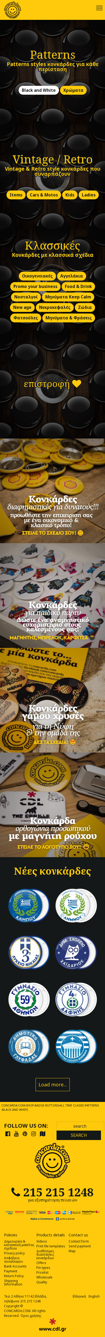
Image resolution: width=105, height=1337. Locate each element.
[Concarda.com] (12, 10)
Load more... (52, 1084)
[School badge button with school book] (29, 1046)
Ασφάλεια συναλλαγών (13, 1259)
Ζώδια (85, 307)
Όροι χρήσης (30, 1315)
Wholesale (44, 1277)
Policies (10, 1235)
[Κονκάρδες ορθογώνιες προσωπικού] (52, 804)
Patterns (52, 54)
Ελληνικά (79, 1296)
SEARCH (79, 1135)
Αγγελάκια (71, 276)
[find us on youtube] (16, 1133)
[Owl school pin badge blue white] (76, 952)
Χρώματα (73, 90)
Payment (10, 1271)
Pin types (43, 1267)
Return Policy (14, 1276)
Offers (41, 1263)
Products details (50, 1235)
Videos (41, 1241)
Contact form (79, 1241)
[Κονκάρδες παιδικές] (52, 595)
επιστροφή (48, 383)
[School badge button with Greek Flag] (29, 905)
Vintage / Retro (53, 159)
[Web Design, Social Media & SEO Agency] (52, 1325)
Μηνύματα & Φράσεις (69, 318)
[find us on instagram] (33, 1133)
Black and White (39, 90)
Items (16, 195)
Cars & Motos (44, 195)
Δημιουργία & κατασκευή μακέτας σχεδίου (19, 1245)
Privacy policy (14, 1253)
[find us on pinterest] (25, 1133)
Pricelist (42, 1272)
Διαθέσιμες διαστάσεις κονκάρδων (45, 1254)
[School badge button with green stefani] (29, 999)
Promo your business (35, 287)
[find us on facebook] (7, 1133)
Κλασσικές (52, 245)
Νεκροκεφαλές (55, 307)
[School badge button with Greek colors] (76, 1046)
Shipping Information (13, 1282)
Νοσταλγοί (26, 297)
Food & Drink (78, 287)
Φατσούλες (25, 318)
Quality (41, 1282)
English (94, 1296)
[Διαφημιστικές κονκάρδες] (52, 491)
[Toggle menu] (99, 8)
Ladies (89, 195)
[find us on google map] (42, 1133)
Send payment (80, 1246)
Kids (69, 195)
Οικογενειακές (37, 276)
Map (72, 1251)
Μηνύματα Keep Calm (68, 297)
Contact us (78, 1235)
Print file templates (50, 1246)
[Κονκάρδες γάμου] (52, 700)
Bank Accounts (15, 1266)
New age (22, 307)
